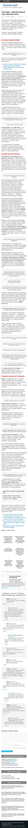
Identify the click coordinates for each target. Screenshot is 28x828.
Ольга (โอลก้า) (11, 693)
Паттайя (7, 16)
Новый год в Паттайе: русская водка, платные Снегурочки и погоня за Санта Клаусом (19, 551)
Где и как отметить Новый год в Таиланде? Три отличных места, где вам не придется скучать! (8, 539)
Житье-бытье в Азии (11, 571)
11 (26, 16)
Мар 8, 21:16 (3, 803)
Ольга (9, 608)
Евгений (10, 718)
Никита (8, 648)
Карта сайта (16, 822)
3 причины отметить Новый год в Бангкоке (8, 550)
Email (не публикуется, (20, 747)
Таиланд (12, 16)
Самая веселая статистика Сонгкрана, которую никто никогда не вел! (8, 563)
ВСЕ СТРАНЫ (7, 1)
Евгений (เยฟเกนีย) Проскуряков (15, 635)
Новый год (19, 571)
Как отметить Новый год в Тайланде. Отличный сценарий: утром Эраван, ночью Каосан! (19, 564)
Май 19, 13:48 (4, 789)
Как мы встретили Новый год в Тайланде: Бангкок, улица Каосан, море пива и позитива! (20, 539)
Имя (17, 745)
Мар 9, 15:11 (3, 795)
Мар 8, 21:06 (3, 811)
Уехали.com (10, 5)
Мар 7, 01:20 (3, 817)
